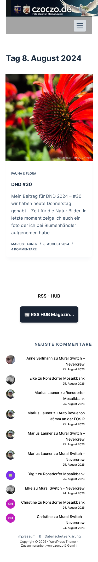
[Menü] (80, 26)
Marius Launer (46, 392)
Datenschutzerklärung (63, 536)
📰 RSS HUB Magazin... (49, 314)
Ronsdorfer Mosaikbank (64, 378)
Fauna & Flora (23, 173)
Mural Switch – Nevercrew (62, 488)
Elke (33, 378)
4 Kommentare (24, 249)
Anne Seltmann (39, 358)
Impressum (26, 536)
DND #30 (21, 184)
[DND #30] (49, 117)
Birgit (32, 474)
